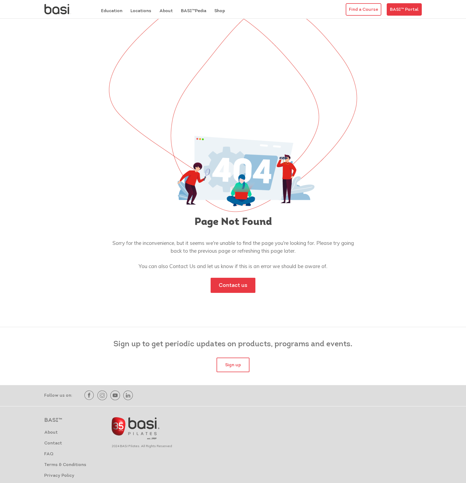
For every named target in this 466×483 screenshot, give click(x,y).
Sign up (233, 365)
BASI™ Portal (404, 10)
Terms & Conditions (65, 465)
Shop (219, 11)
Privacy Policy (59, 476)
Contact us (233, 285)
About (51, 432)
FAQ (48, 454)
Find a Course (363, 10)
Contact (53, 443)
